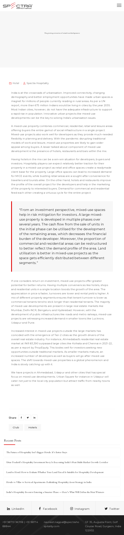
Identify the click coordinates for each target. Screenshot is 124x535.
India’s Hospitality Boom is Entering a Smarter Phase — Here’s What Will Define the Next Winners (55, 492)
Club (16, 427)
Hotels (32, 427)
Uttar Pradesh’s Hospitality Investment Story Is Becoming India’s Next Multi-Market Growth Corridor (57, 462)
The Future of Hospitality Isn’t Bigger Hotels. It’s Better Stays (36, 452)
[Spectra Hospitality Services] (17, 5)
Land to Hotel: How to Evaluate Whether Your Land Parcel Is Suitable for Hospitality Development (55, 472)
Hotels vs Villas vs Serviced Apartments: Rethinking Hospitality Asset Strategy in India (48, 482)
